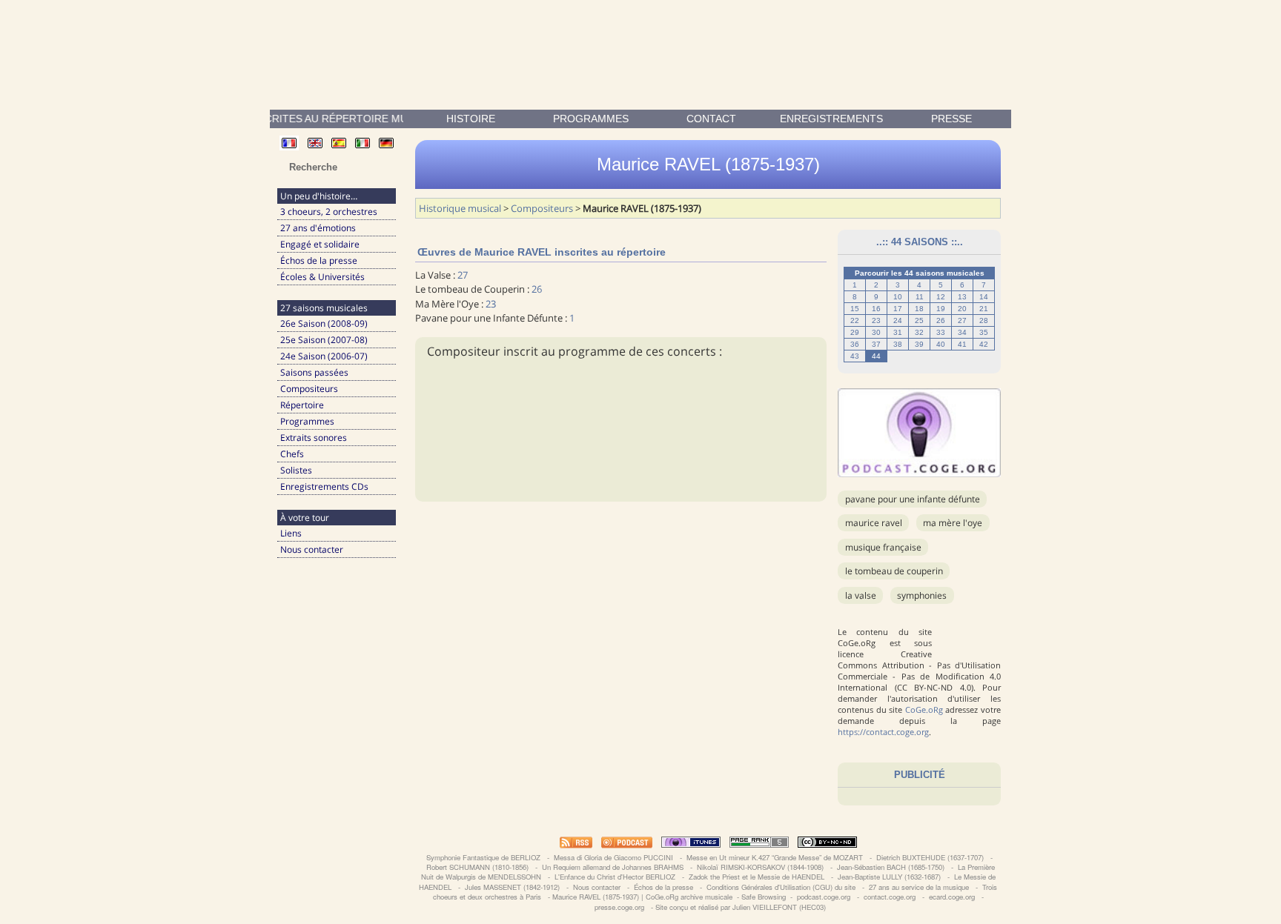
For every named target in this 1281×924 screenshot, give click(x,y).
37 (876, 344)
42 (983, 344)
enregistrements (831, 118)
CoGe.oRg (924, 709)
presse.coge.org (619, 907)
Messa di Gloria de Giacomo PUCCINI (613, 857)
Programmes (591, 118)
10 (897, 297)
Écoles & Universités (322, 276)
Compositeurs (309, 388)
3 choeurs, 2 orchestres (328, 211)
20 (962, 309)
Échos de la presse (318, 260)
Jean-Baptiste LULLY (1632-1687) (889, 876)
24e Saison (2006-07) (324, 356)
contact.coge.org (889, 896)
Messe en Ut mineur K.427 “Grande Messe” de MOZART (774, 857)
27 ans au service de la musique (919, 887)
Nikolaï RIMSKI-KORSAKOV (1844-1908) (760, 867)
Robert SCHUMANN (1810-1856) (477, 867)
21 (983, 309)
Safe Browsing (763, 896)
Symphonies (922, 595)
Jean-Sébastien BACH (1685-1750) (891, 867)
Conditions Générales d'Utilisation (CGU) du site (781, 887)
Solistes (296, 470)
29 (854, 332)
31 (897, 332)
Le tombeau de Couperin (894, 570)
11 (920, 297)
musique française (883, 547)
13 (962, 297)
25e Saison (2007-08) (324, 339)
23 (876, 320)
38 (897, 344)
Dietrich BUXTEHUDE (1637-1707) (930, 857)
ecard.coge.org (952, 896)
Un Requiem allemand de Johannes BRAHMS (613, 867)
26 (940, 320)
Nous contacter (311, 549)
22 (854, 320)
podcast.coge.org (824, 896)
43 (854, 356)
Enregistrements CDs (324, 486)
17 (897, 309)
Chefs (292, 454)
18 (919, 309)
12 (940, 297)
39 (919, 344)
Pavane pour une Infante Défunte (912, 499)
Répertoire (302, 405)
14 (983, 297)
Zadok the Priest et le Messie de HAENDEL (756, 876)
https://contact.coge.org (883, 731)
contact (711, 118)
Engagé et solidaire (320, 244)
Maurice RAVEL (873, 522)
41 (962, 344)
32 (919, 332)
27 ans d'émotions (318, 228)
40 (940, 344)
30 (876, 332)
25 (919, 320)
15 (854, 309)
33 (940, 332)
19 (940, 309)
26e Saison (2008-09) (324, 323)
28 (983, 320)
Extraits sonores (313, 437)
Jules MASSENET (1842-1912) (512, 887)
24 (897, 320)
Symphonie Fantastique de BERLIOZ (483, 857)
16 (876, 309)
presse (951, 118)
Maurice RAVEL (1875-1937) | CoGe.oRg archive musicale (642, 896)
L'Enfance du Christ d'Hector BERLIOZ (615, 876)
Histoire (470, 118)
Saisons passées (314, 372)
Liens (291, 533)
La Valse (860, 595)
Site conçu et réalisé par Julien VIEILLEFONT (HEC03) (740, 907)
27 (962, 320)
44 (876, 356)
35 (983, 332)
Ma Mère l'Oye (952, 522)
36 (854, 344)
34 (962, 332)
